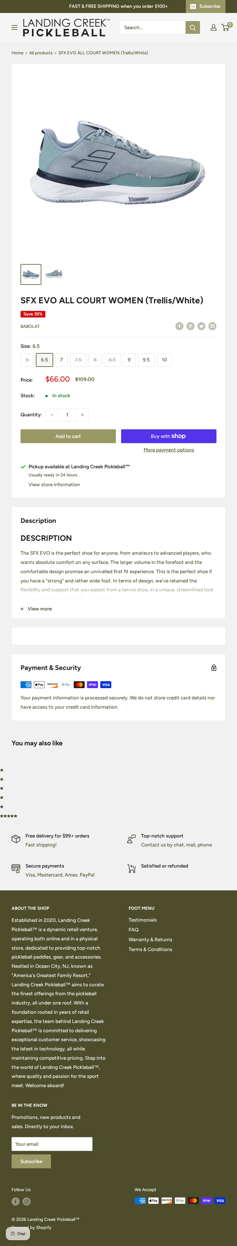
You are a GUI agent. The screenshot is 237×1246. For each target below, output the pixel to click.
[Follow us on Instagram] (27, 1201)
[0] (225, 27)
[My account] (213, 27)
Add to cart (68, 436)
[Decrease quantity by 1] (52, 415)
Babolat (30, 326)
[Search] (193, 27)
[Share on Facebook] (179, 325)
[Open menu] (14, 27)
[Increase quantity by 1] (82, 415)
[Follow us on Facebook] (16, 1201)
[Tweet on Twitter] (201, 325)
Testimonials (143, 920)
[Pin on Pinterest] (190, 325)
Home (17, 52)
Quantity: (31, 414)
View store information (54, 484)
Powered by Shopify (31, 1227)
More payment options (169, 450)
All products (41, 52)
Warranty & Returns (150, 939)
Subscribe (209, 6)
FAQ (133, 930)
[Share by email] (212, 325)
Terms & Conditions (150, 949)
